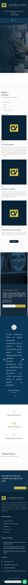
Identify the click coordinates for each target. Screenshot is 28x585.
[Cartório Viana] (14, 5)
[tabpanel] (14, 359)
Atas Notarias (6, 526)
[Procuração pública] (23, 118)
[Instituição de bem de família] (23, 203)
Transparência (6, 532)
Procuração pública (7, 145)
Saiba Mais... (14, 241)
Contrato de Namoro (8, 521)
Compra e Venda (7, 529)
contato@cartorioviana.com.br (11, 564)
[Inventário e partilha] (23, 162)
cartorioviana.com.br (9, 561)
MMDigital (18, 582)
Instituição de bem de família (11, 230)
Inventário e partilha (8, 189)
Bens (2, 141)
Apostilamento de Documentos (10, 523)
